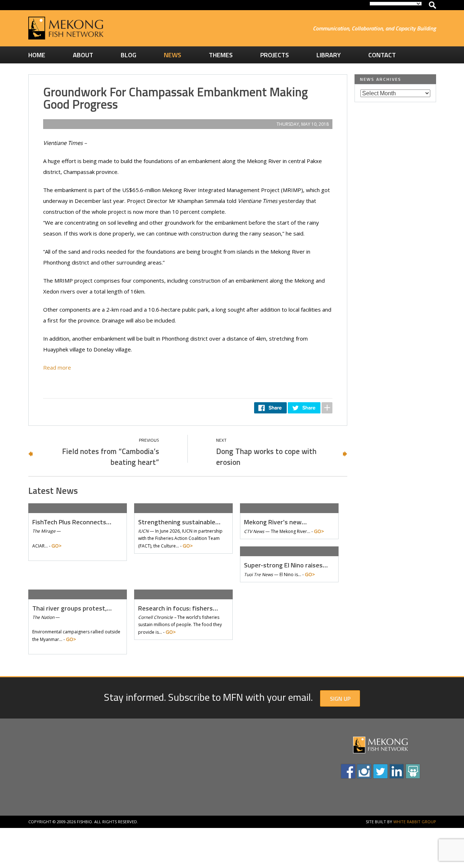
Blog (128, 55)
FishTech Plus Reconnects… (71, 522)
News (172, 55)
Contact (382, 55)
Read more (57, 367)
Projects (274, 55)
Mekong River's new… (275, 522)
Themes (221, 55)
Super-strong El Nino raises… (286, 565)
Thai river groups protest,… (72, 608)
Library (328, 55)
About (83, 55)
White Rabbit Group (414, 821)
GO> (56, 545)
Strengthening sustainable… (179, 522)
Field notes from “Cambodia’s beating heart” (110, 456)
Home (36, 55)
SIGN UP (340, 698)
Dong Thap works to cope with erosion (266, 456)
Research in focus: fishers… (178, 608)
